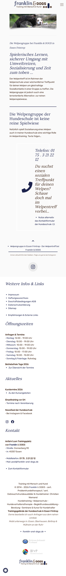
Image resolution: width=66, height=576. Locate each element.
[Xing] (37, 571)
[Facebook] (29, 571)
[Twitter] (33, 571)
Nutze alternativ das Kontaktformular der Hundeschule (45, 221)
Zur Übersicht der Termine (21, 367)
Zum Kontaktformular (18, 468)
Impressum (13, 294)
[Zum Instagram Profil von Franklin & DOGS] (33, 266)
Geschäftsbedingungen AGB (22, 301)
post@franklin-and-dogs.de (24, 461)
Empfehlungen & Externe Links (23, 315)
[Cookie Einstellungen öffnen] (5, 572)
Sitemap (12, 308)
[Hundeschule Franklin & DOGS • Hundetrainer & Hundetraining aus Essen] (33, 5)
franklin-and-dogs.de (33, 531)
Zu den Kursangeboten (19, 393)
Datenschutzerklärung (19, 305)
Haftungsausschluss (18, 298)
